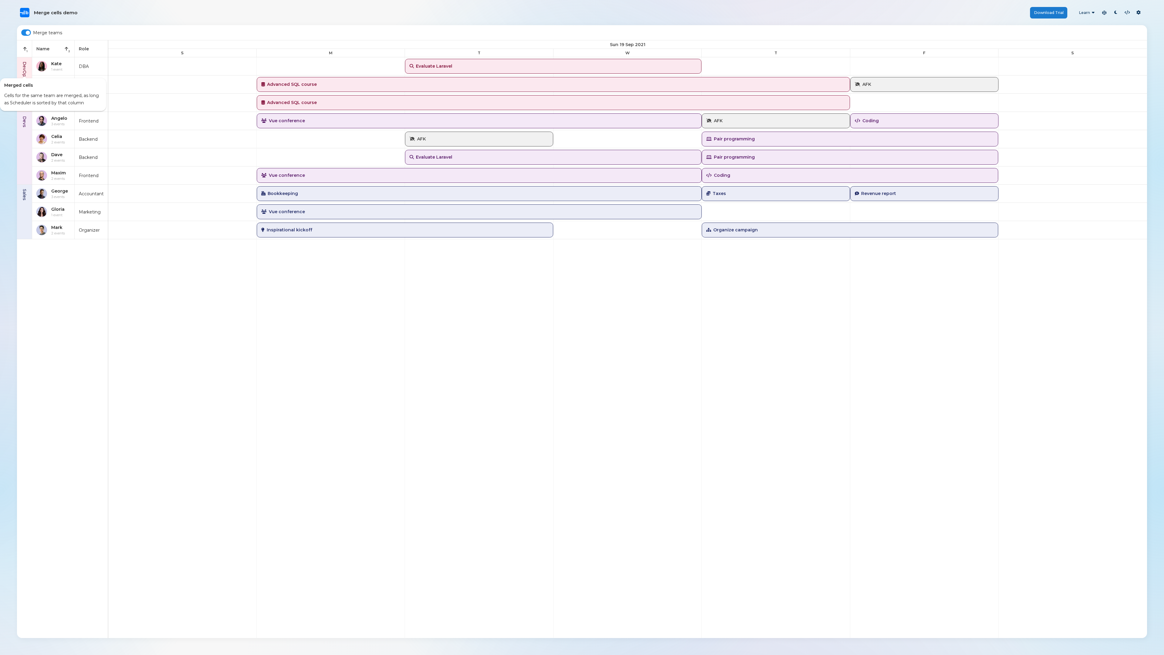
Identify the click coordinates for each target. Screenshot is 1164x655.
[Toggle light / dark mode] (1116, 12)
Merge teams (47, 32)
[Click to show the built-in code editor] (1127, 12)
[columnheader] (24, 48)
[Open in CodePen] (1104, 12)
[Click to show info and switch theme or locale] (1138, 12)
